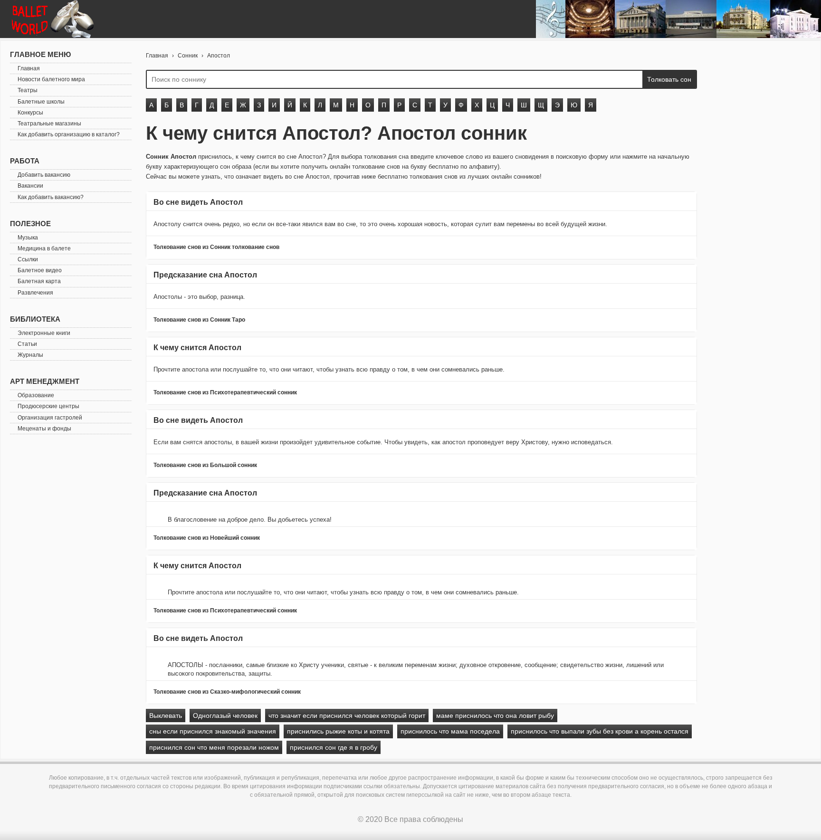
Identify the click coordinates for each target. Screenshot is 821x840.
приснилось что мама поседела (450, 731)
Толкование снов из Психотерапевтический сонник (225, 392)
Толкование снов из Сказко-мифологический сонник (227, 691)
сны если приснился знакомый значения (212, 731)
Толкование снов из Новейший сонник (206, 538)
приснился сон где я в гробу (333, 747)
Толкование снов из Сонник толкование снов (216, 247)
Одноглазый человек (225, 715)
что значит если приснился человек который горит (346, 715)
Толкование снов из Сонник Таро (199, 319)
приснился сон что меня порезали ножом (214, 747)
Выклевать (165, 715)
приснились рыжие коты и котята (338, 731)
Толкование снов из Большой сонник (205, 465)
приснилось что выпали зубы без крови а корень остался (599, 731)
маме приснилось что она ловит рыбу (495, 715)
